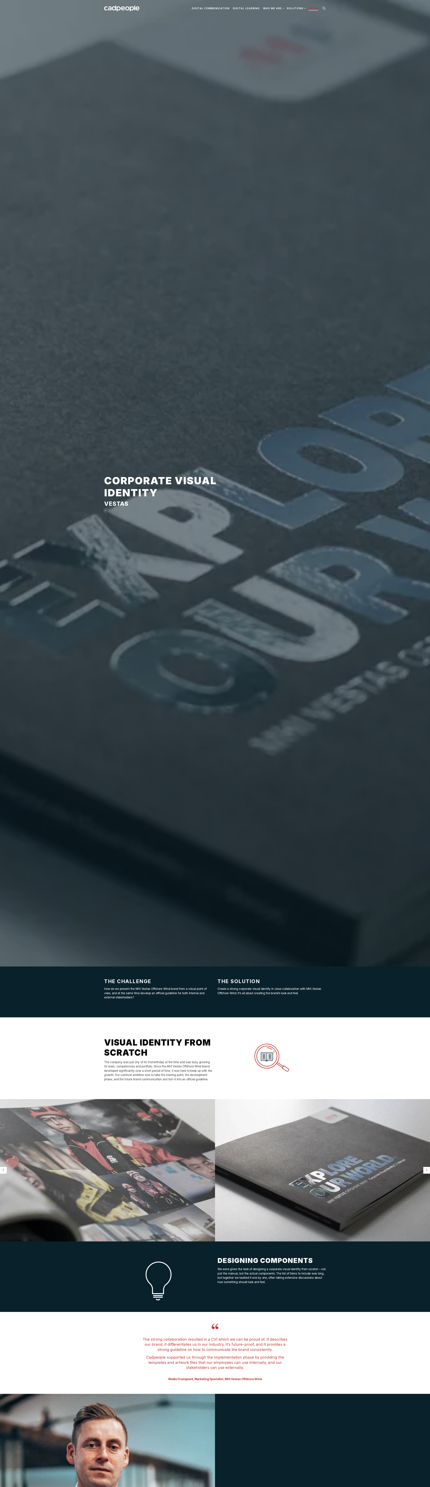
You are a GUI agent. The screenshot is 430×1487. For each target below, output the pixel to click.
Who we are (272, 8)
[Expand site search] (324, 8)
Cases (313, 8)
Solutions (295, 8)
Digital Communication (210, 8)
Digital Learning (246, 8)
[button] (107, 1170)
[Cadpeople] (121, 8)
